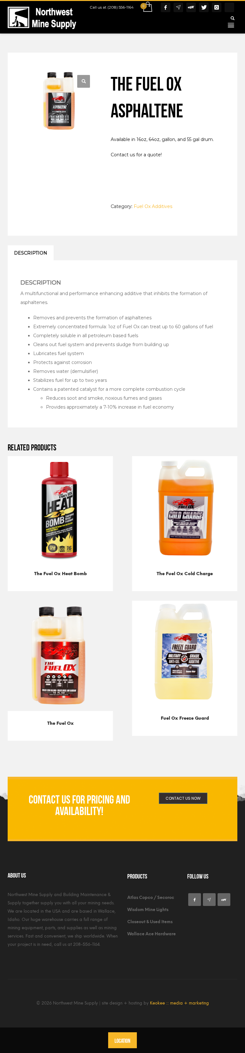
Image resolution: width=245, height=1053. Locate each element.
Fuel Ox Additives (153, 206)
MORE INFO (76, 575)
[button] (83, 81)
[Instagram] (216, 7)
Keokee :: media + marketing (179, 1003)
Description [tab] (30, 253)
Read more (45, 575)
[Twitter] (204, 7)
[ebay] (224, 899)
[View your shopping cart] (147, 7)
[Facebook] (165, 7)
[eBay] (191, 7)
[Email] (178, 7)
